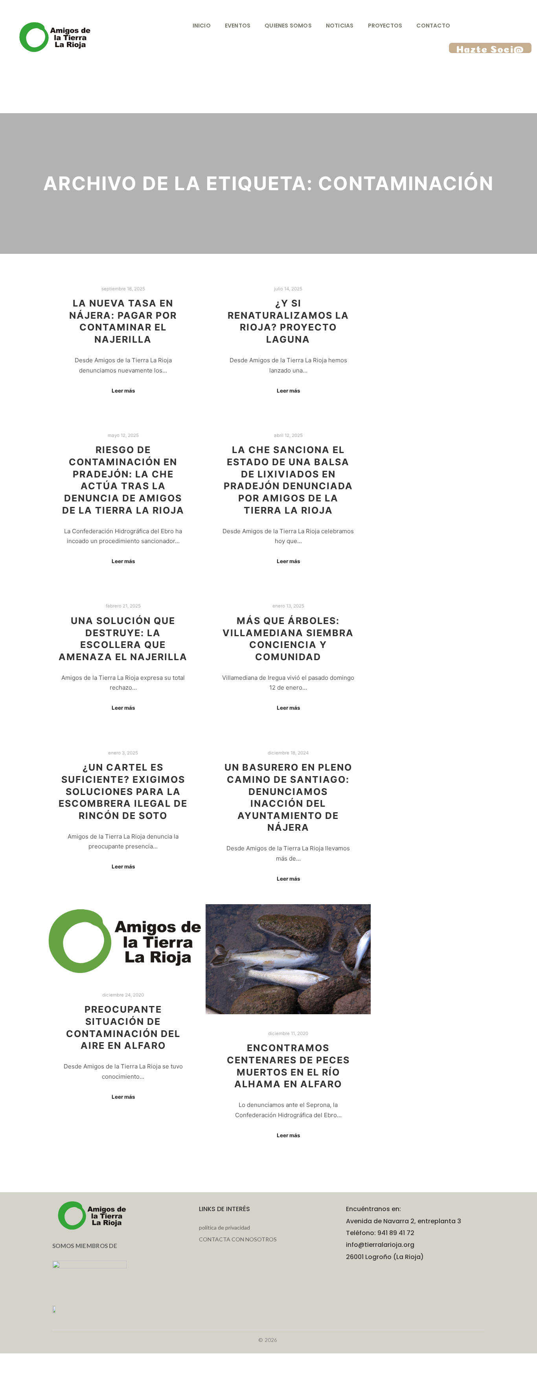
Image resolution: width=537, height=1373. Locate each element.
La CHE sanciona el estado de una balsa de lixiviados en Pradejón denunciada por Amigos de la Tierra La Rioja (288, 480)
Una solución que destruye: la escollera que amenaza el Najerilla (123, 639)
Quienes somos (288, 25)
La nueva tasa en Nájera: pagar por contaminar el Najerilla (123, 321)
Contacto (433, 25)
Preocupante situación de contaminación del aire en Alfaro (123, 1027)
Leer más (123, 390)
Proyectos (385, 25)
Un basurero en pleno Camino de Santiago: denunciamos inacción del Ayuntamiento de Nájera (288, 797)
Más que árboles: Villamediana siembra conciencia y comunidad (288, 639)
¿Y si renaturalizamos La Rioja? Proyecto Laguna (288, 321)
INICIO (202, 25)
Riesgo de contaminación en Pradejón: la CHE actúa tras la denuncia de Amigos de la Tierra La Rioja (123, 480)
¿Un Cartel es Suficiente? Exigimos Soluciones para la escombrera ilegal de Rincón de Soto (123, 791)
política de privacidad (224, 1227)
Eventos (237, 25)
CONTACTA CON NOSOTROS (238, 1239)
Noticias (340, 25)
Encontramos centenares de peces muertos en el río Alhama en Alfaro (288, 1066)
